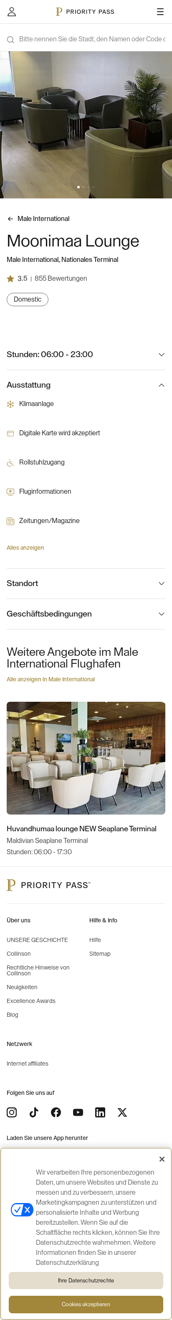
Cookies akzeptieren (86, 1304)
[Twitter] (122, 1112)
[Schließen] (162, 1159)
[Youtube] (78, 1112)
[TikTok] (34, 1112)
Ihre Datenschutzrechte (86, 1280)
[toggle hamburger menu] (160, 12)
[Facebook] (56, 1112)
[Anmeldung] (12, 12)
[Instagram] (12, 1112)
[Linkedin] (100, 1112)
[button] (78, 187)
